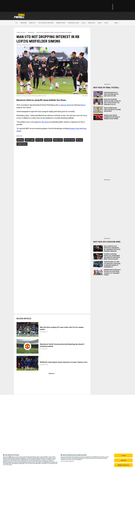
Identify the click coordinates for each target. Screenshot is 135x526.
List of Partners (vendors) (67, 461)
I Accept (123, 455)
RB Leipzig (45, 122)
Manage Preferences (123, 465)
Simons (82, 105)
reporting (63, 105)
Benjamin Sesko (74, 128)
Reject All (123, 460)
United (69, 105)
